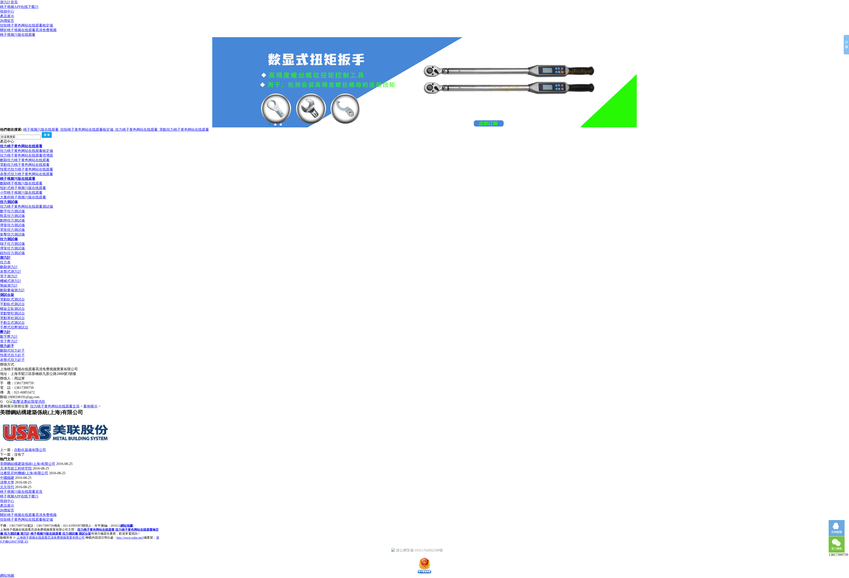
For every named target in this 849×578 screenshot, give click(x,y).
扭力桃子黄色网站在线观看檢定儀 (26, 151)
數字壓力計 (9, 336)
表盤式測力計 (10, 271)
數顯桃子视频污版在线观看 (21, 183)
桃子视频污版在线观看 (17, 34)
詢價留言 (7, 21)
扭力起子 (7, 346)
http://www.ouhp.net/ (130, 537)
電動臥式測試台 (12, 299)
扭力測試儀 (9, 202)
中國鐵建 (7, 478)
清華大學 (7, 482)
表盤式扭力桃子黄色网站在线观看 (26, 174)
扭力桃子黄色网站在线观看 (137, 129)
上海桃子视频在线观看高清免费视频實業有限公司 (51, 537)
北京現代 (7, 487)
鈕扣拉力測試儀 (12, 253)
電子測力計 (9, 276)
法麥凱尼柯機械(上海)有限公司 (24, 473)
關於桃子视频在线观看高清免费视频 (28, 30)
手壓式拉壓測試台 (14, 327)
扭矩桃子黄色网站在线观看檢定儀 (26, 25)
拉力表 (5, 262)
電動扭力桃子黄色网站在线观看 (184, 129)
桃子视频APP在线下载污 (19, 7)
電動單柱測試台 (12, 318)
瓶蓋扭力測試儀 (12, 216)
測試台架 (7, 295)
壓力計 (5, 332)
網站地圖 (126, 525)
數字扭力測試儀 (12, 211)
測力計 (5, 257)
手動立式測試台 (12, 323)
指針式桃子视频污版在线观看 (23, 188)
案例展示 (90, 406)
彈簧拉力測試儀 (12, 248)
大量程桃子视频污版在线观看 (23, 197)
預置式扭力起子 (12, 355)
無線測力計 (9, 285)
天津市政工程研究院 (16, 468)
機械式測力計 (10, 281)
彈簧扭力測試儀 (12, 225)
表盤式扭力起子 (12, 360)
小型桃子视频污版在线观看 (21, 192)
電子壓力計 (9, 341)
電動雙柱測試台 (12, 313)
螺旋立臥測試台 (12, 309)
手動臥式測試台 (12, 304)
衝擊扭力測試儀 (12, 234)
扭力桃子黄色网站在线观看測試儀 (26, 206)
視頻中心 (7, 11)
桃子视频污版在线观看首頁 (21, 492)
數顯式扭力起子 (12, 350)
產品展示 (7, 16)
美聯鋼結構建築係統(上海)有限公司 (27, 464)
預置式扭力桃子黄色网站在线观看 (26, 169)
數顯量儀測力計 (12, 290)
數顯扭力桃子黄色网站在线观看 (25, 160)
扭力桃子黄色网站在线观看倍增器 (26, 155)
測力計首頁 (9, 2)
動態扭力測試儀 (12, 220)
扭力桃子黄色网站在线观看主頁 (55, 406)
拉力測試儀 (9, 239)
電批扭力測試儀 (12, 230)
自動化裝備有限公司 (30, 450)
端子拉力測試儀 (12, 244)
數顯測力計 (9, 267)
